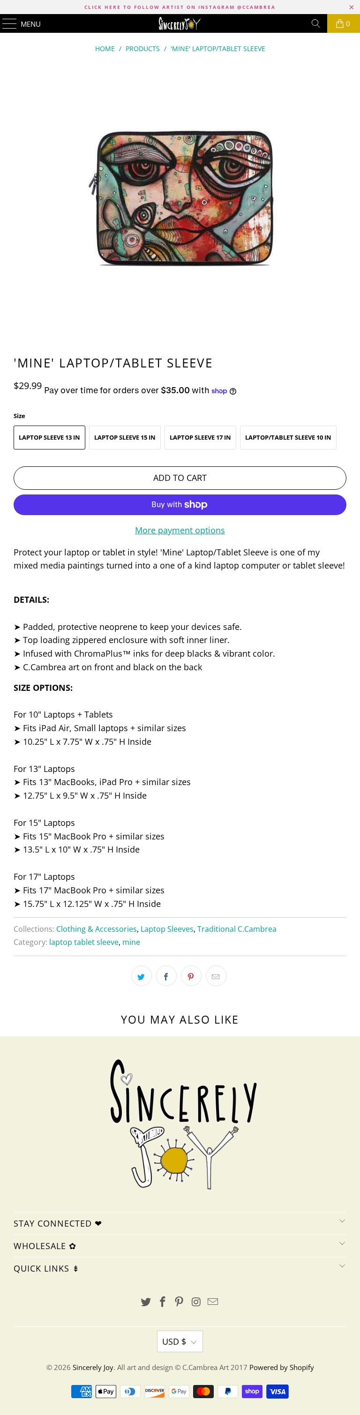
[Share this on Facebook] (166, 976)
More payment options (180, 530)
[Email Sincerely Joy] (213, 1302)
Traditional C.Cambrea (237, 929)
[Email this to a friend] (216, 976)
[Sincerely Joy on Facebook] (163, 1302)
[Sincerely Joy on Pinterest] (179, 1302)
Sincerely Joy (93, 1367)
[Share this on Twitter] (141, 976)
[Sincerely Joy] (180, 23)
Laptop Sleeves (167, 929)
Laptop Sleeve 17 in (200, 437)
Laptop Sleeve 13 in (49, 437)
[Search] (316, 23)
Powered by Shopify (281, 1367)
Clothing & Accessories (96, 929)
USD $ (174, 1341)
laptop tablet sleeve (84, 942)
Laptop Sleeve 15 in (125, 437)
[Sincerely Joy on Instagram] (196, 1302)
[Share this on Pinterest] (191, 976)
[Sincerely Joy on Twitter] (146, 1302)
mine (131, 942)
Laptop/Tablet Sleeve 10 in (288, 437)
